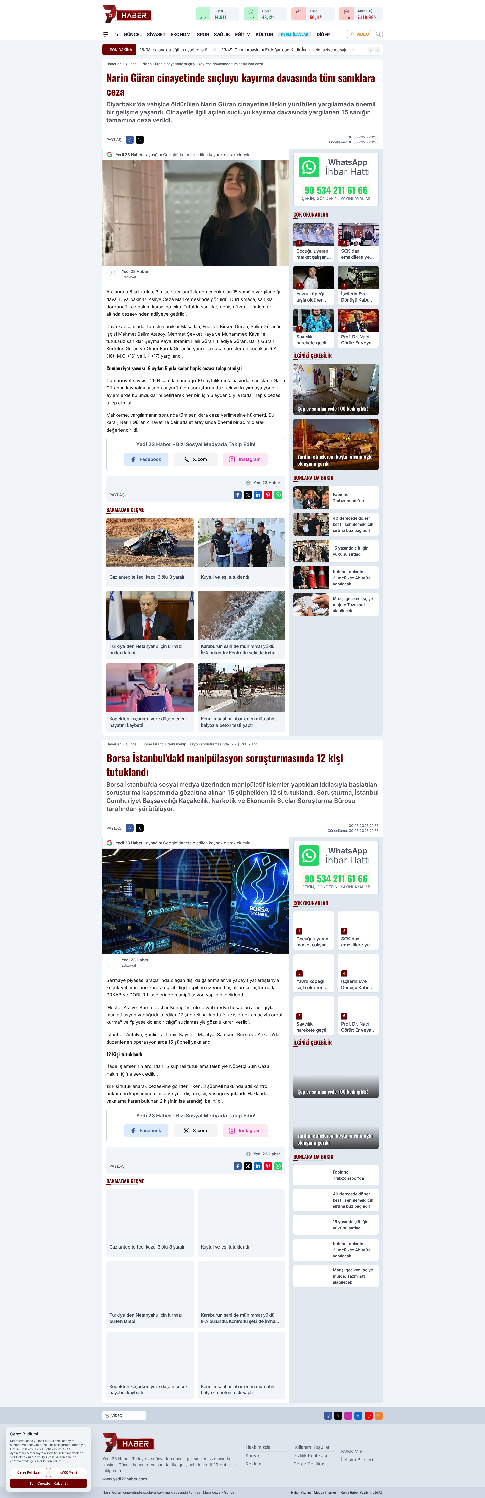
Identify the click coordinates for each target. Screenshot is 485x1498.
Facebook (150, 459)
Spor (203, 34)
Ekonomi (181, 34)
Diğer (323, 34)
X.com (200, 459)
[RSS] (379, 1416)
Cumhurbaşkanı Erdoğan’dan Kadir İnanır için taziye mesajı (202, 49)
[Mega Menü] (105, 34)
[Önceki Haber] (371, 50)
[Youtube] (369, 1416)
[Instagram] (348, 1416)
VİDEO (362, 34)
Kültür (264, 34)
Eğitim (243, 34)
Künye (252, 1455)
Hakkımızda (258, 1447)
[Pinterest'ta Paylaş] (268, 495)
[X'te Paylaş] (140, 140)
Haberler (113, 64)
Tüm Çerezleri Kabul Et (48, 1483)
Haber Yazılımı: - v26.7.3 (337, 1492)
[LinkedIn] (358, 1416)
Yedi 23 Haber (135, 274)
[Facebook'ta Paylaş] (130, 140)
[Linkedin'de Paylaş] (258, 495)
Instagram (250, 459)
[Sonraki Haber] (378, 50)
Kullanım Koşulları (312, 1447)
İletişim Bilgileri (357, 1459)
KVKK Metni (354, 1451)
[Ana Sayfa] (116, 34)
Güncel (133, 34)
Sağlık (222, 34)
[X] (338, 1416)
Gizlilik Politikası (310, 1455)
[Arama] (378, 34)
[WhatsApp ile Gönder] (278, 495)
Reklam (253, 1463)
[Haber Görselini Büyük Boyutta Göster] (195, 213)
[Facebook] (328, 1416)
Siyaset (156, 34)
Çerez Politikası (310, 1463)
